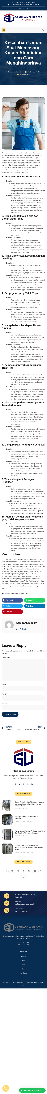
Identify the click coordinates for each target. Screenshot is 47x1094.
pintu (26, 594)
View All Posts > (22, 629)
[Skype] (29, 871)
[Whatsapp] (23, 876)
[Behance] (35, 871)
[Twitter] (19, 784)
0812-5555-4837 (21, 911)
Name (4, 685)
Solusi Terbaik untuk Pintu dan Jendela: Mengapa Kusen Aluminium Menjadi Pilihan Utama (29, 804)
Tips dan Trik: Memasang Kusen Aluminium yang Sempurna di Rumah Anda (29, 847)
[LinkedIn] (23, 871)
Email (4, 694)
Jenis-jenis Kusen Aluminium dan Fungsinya (27, 817)
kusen (21, 594)
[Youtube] (28, 943)
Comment (6, 658)
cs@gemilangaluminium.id (24, 904)
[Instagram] (27, 8)
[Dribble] (40, 871)
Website (5, 703)
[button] (3, 30)
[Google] (23, 784)
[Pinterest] (31, 784)
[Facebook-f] (15, 784)
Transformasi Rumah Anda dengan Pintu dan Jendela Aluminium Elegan (30, 832)
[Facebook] (6, 871)
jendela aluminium (11, 594)
